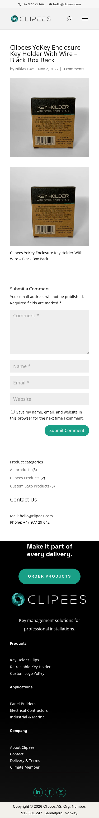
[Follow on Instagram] (61, 792)
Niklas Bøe (24, 68)
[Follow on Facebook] (49, 792)
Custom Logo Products (29, 486)
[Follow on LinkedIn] (38, 792)
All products (20, 469)
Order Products (49, 576)
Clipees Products (25, 477)
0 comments (73, 68)
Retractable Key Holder (30, 666)
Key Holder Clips (24, 659)
